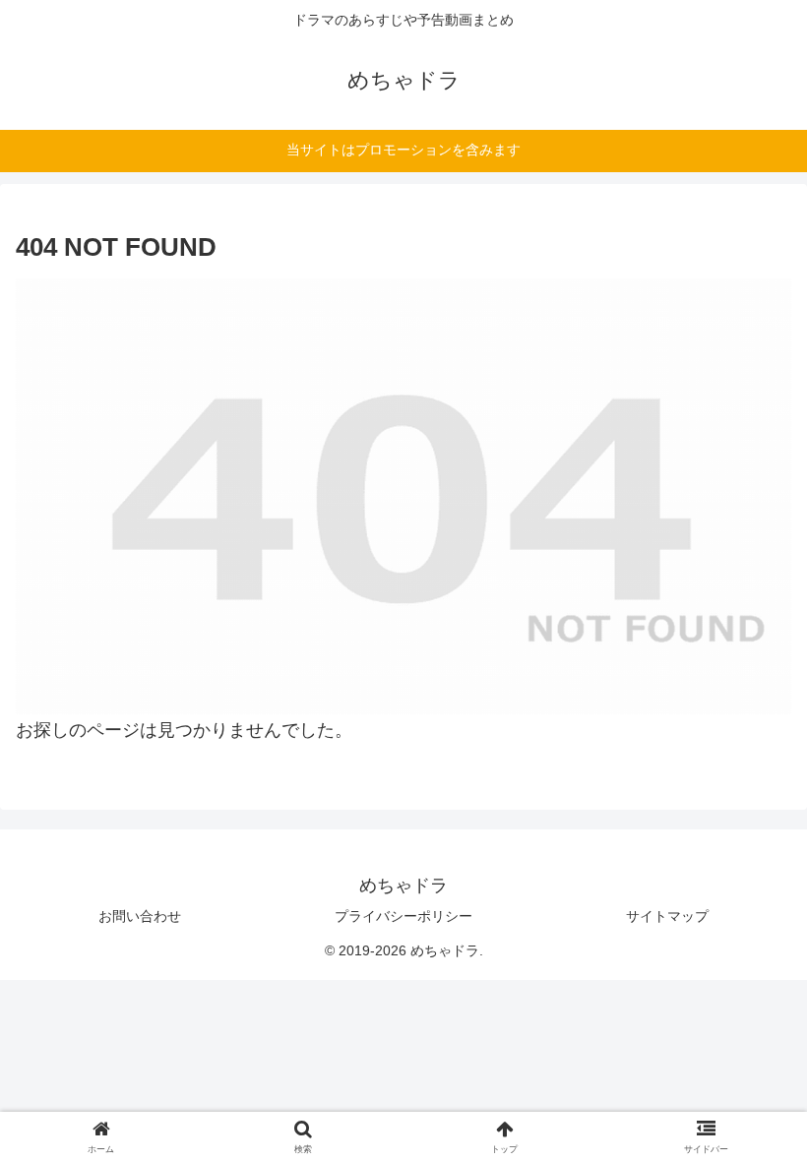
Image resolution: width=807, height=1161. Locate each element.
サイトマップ (667, 916)
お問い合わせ (139, 916)
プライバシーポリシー (403, 916)
